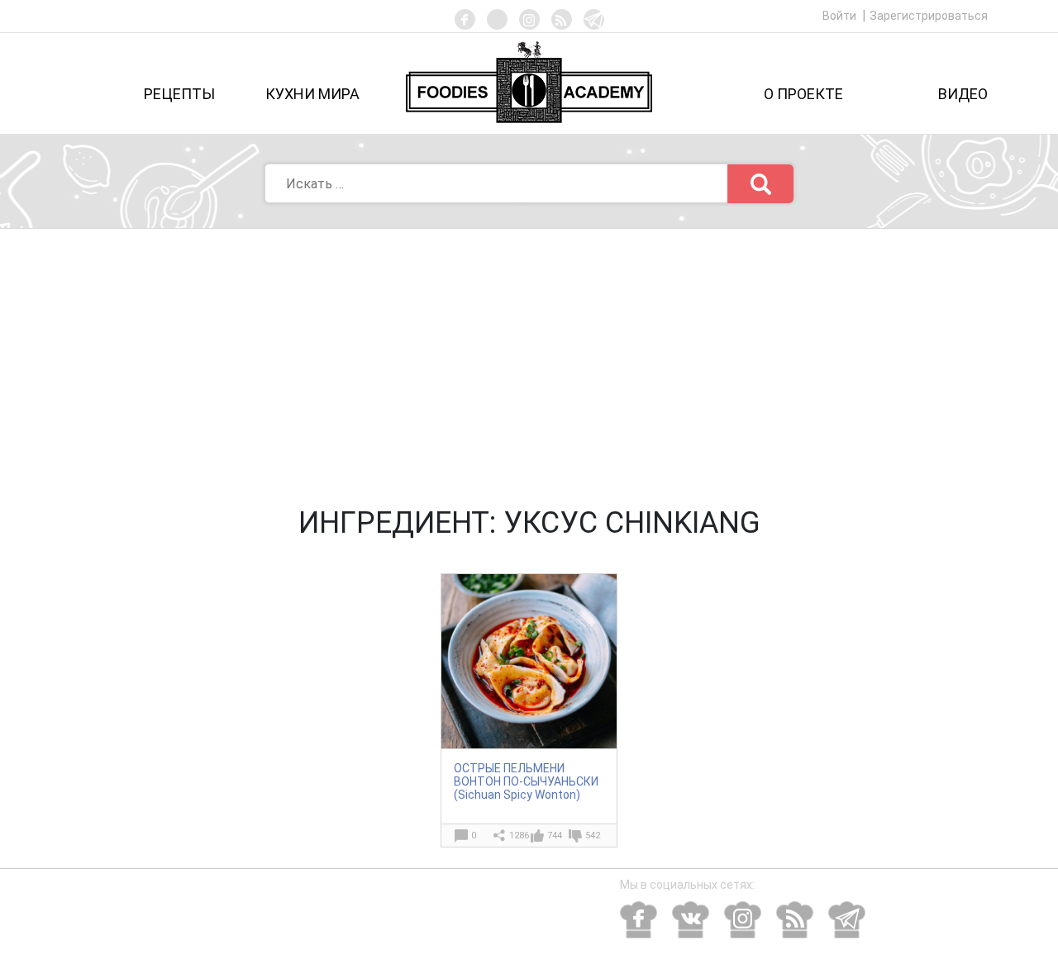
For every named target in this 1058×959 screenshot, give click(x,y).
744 (554, 835)
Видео (963, 93)
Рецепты (179, 93)
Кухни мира (312, 93)
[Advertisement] (529, 352)
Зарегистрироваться (929, 15)
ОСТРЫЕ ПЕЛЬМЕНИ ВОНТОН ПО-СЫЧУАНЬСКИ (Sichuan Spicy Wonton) (526, 781)
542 (592, 835)
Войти (840, 15)
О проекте (803, 93)
